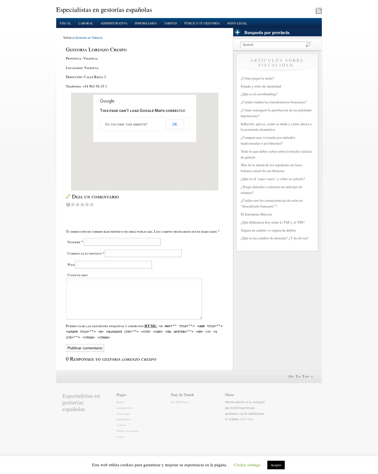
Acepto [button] (276, 464)
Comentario (77, 274)
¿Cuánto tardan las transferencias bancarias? (274, 101)
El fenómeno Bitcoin (256, 214)
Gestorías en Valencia (88, 37)
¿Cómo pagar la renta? (257, 78)
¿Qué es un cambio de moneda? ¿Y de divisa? (275, 237)
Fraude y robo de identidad (261, 86)
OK (174, 124)
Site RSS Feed (179, 402)
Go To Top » (301, 376)
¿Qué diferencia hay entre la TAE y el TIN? (273, 222)
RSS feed (246, 419)
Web (71, 264)
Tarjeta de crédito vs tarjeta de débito (268, 230)
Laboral (85, 23)
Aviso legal (237, 23)
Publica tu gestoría (202, 23)
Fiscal (65, 23)
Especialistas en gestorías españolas (104, 9)
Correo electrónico (84, 253)
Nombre (74, 241)
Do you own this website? (126, 124)
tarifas (170, 23)
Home (120, 402)
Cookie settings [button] (247, 464)
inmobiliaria (145, 23)
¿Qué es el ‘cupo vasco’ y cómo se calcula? (273, 178)
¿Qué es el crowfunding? (259, 93)
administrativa (113, 23)
